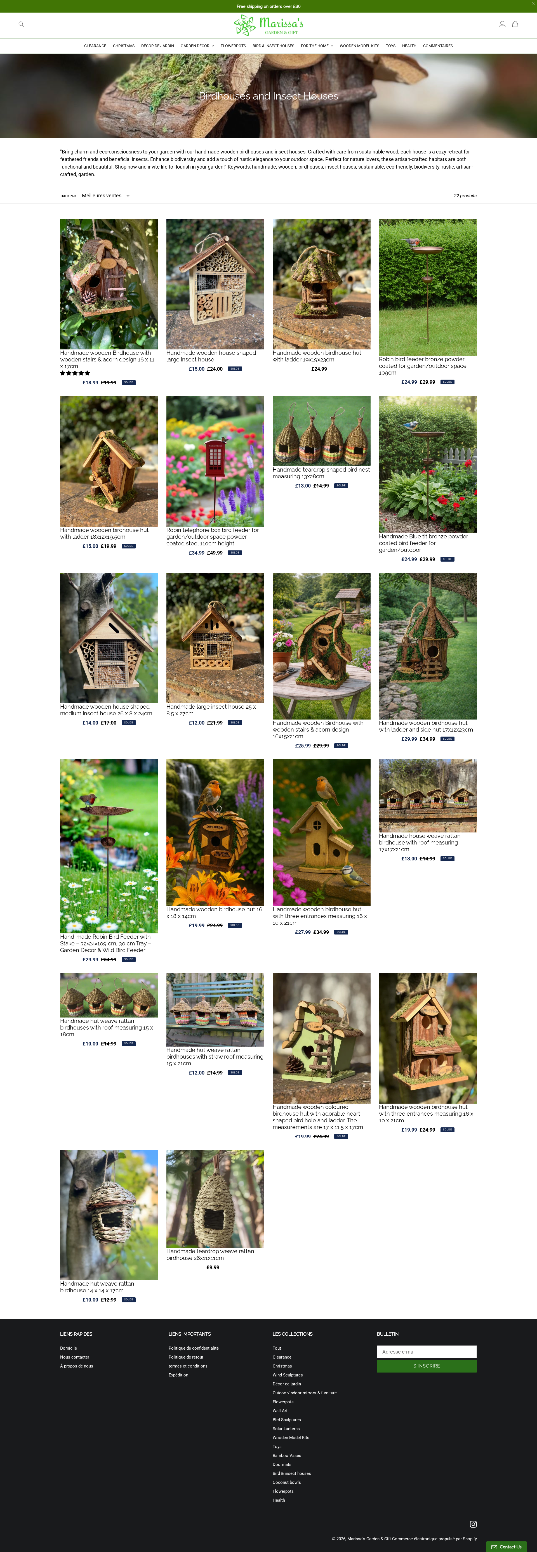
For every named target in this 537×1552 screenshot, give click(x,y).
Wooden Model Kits (291, 1437)
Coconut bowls (287, 1482)
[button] (75, 373)
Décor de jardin (287, 1384)
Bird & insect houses (292, 1473)
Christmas (282, 1366)
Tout (277, 1348)
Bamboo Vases (287, 1455)
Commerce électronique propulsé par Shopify (434, 1538)
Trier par (68, 196)
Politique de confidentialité (194, 1348)
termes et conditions (188, 1366)
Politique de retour (186, 1357)
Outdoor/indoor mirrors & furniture (305, 1392)
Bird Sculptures (287, 1419)
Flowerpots (283, 1401)
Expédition (178, 1375)
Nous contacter (74, 1357)
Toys (277, 1446)
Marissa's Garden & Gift (369, 1538)
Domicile (68, 1348)
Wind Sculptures (288, 1375)
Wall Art (280, 1410)
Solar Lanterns (286, 1428)
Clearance (282, 1357)
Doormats (282, 1464)
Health (279, 1500)
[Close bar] (533, 3)
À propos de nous (76, 1366)
